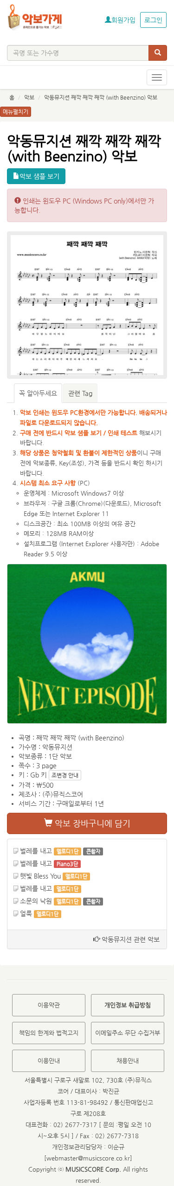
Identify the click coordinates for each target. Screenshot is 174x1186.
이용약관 (49, 1004)
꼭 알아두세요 (38, 393)
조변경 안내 (65, 775)
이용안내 (49, 1060)
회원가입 (123, 20)
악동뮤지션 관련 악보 (130, 939)
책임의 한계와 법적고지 (48, 1032)
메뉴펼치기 (15, 111)
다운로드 (116, 503)
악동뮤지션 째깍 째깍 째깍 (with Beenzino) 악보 (100, 97)
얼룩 (26, 913)
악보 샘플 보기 (39, 176)
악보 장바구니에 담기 (91, 823)
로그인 (153, 20)
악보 (29, 97)
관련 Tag (80, 393)
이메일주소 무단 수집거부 (127, 1032)
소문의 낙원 (36, 901)
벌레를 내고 (36, 850)
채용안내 (127, 1060)
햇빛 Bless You (40, 876)
